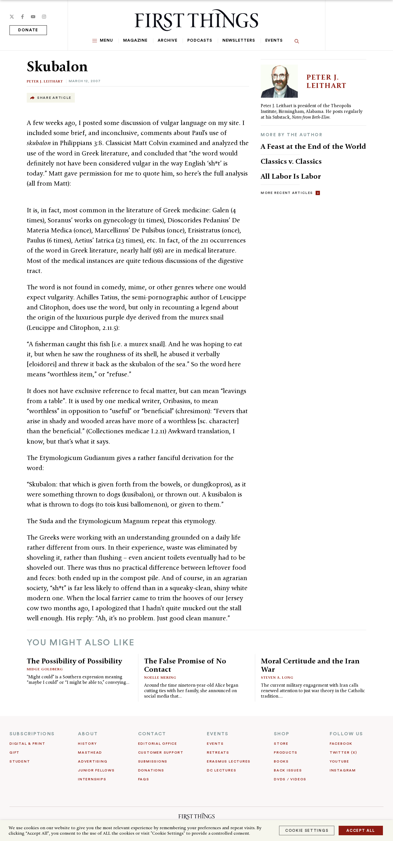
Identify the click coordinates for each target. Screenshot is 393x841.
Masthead (90, 752)
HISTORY (87, 743)
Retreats (218, 752)
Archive (167, 41)
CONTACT (152, 734)
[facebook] (22, 16)
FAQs (143, 779)
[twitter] (11, 16)
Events (274, 41)
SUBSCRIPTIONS (32, 734)
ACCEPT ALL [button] (360, 830)
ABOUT (88, 734)
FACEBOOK (341, 743)
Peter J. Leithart (45, 81)
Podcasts (199, 41)
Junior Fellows (96, 770)
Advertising (92, 761)
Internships (92, 779)
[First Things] (196, 20)
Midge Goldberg (45, 669)
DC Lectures (221, 770)
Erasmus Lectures (229, 761)
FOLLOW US (346, 734)
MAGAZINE (135, 41)
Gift (14, 752)
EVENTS (217, 734)
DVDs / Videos (290, 779)
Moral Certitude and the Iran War (310, 665)
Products (285, 752)
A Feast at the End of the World (313, 146)
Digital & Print (27, 743)
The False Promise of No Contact (185, 665)
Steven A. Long (277, 677)
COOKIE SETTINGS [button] (306, 830)
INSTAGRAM (343, 770)
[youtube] (33, 16)
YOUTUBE (339, 761)
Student (19, 761)
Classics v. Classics (291, 161)
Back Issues (288, 770)
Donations (151, 770)
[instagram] (44, 16)
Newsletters (238, 41)
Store (281, 743)
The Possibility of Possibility (74, 660)
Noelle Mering (160, 677)
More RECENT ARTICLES (287, 193)
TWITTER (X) (343, 752)
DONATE (28, 30)
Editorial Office (157, 743)
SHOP (281, 734)
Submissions (152, 761)
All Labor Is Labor (291, 176)
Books (281, 761)
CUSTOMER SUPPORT (161, 752)
